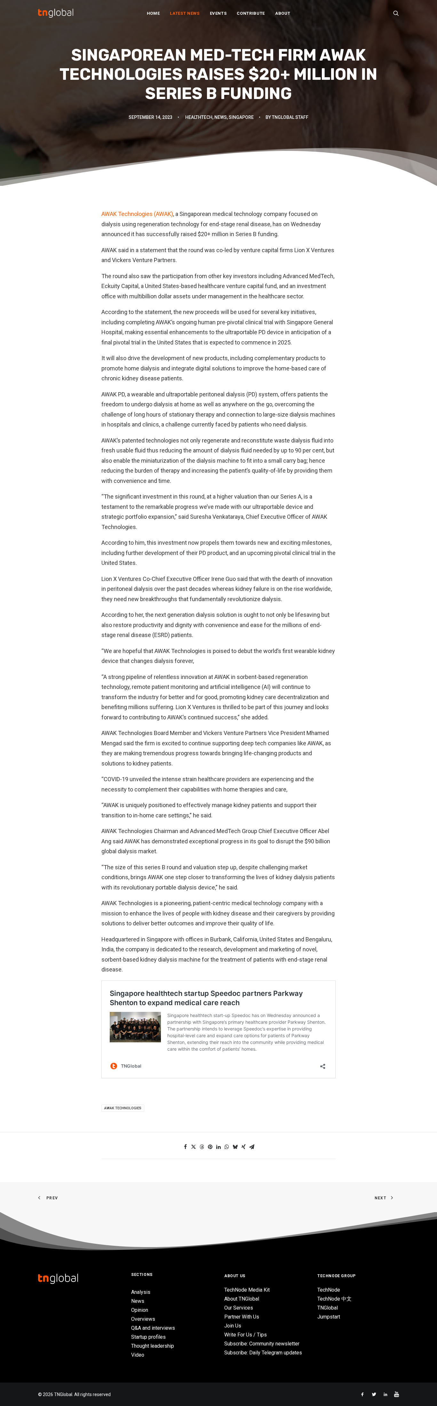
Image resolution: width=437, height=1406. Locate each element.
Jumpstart (328, 1317)
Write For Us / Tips (245, 1335)
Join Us (232, 1326)
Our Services (238, 1308)
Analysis (140, 1292)
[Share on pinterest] (210, 1147)
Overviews (143, 1319)
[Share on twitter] (193, 1147)
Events (218, 13)
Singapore (241, 117)
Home (153, 13)
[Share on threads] (202, 1147)
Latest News (184, 13)
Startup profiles (148, 1337)
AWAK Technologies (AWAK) (137, 214)
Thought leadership (152, 1346)
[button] (396, 13)
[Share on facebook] (185, 1147)
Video (137, 1355)
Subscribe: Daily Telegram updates (263, 1353)
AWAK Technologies (122, 1108)
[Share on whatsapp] (227, 1147)
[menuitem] (153, 13)
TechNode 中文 (334, 1299)
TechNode (328, 1290)
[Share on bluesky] (235, 1147)
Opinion (139, 1310)
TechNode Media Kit (247, 1290)
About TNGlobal (241, 1299)
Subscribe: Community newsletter (261, 1344)
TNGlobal (327, 1308)
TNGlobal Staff (290, 117)
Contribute (251, 13)
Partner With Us (241, 1317)
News (220, 117)
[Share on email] (252, 1147)
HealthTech (198, 117)
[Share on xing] (243, 1147)
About (282, 13)
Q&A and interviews (153, 1328)
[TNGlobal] (55, 13)
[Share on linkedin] (218, 1147)
